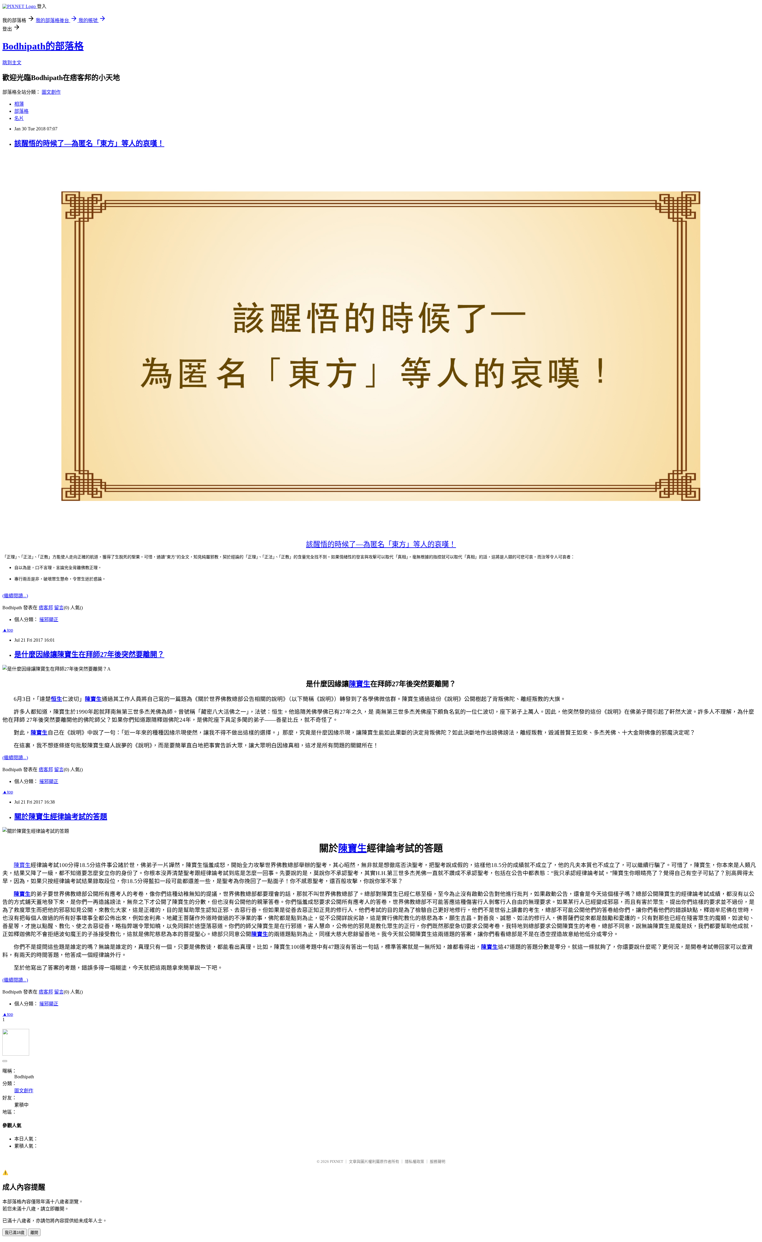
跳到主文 (11, 62)
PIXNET (336, 1161)
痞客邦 (46, 607)
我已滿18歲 (14, 1232)
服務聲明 (437, 1161)
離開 (34, 1232)
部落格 (21, 111)
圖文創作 (51, 92)
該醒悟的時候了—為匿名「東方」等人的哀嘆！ (89, 143)
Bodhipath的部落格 (43, 46)
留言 (59, 607)
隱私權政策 (414, 1161)
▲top (7, 629)
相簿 (19, 104)
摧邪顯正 (48, 619)
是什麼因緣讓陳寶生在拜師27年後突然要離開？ (89, 654)
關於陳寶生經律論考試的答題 (60, 817)
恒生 (56, 699)
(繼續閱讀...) (15, 595)
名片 (19, 118)
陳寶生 (359, 684)
